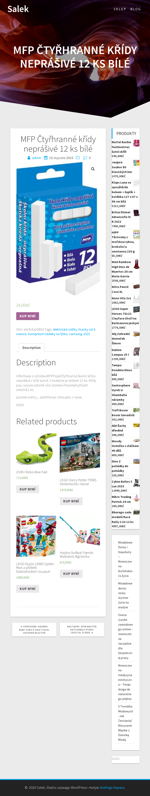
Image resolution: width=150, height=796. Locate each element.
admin (36, 158)
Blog (135, 9)
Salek (18, 9)
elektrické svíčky (65, 329)
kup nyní (28, 316)
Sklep (120, 9)
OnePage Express (112, 787)
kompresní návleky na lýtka (48, 334)
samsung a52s (79, 334)
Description (31, 347)
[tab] (31, 347)
